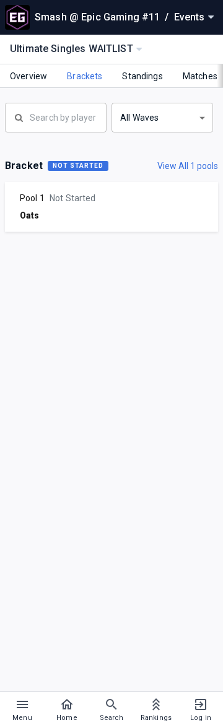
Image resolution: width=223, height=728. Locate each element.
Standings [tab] (142, 76)
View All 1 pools (187, 166)
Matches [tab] (200, 76)
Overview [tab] (28, 76)
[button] (162, 117)
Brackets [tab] (84, 76)
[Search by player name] (56, 116)
